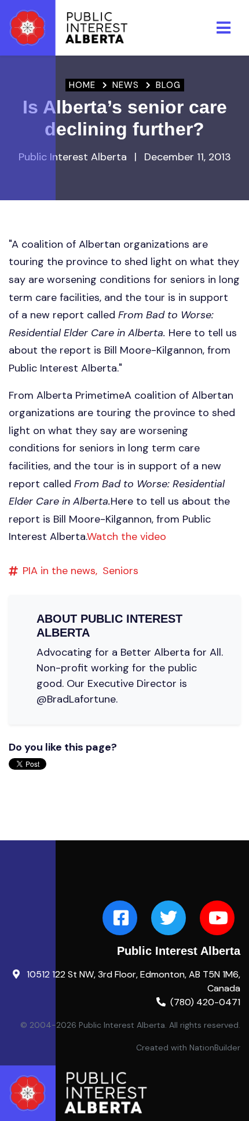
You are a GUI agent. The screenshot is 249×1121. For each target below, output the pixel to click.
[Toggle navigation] (223, 27)
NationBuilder (214, 1047)
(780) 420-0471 (205, 1002)
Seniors (120, 571)
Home (82, 85)
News (125, 85)
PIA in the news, (60, 571)
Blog (168, 85)
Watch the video (126, 536)
